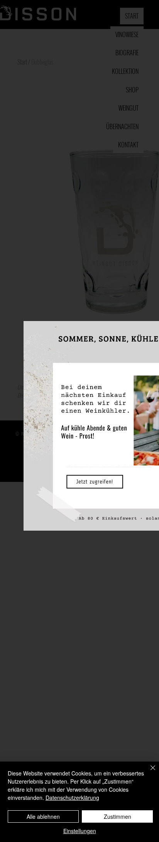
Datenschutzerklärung (72, 797)
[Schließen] (148, 772)
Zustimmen (117, 816)
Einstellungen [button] (79, 831)
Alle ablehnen (43, 816)
